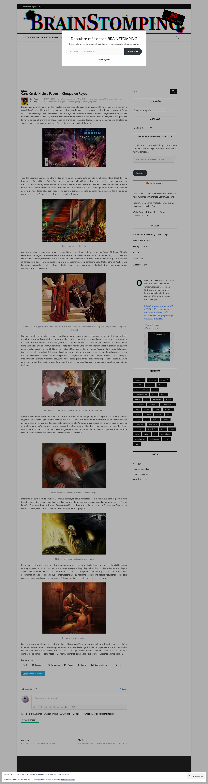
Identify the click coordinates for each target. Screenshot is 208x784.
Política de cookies (68, 779)
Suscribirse (133, 51)
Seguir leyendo (104, 59)
